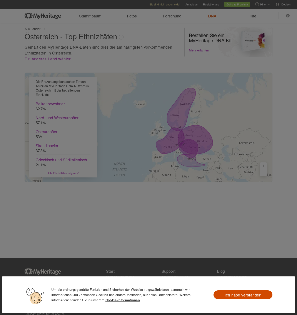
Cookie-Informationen (122, 300)
